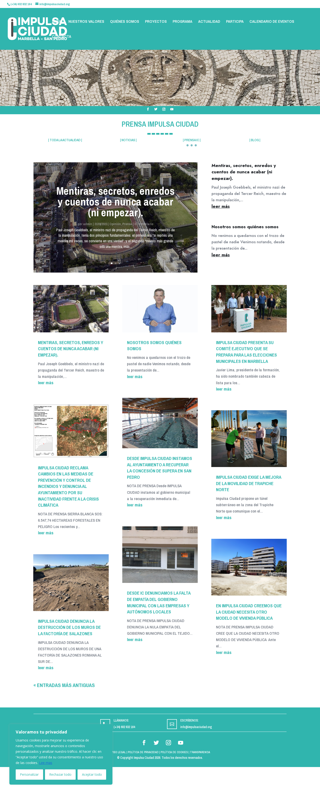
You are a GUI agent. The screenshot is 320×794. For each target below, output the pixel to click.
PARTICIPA (235, 22)
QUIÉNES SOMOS (124, 22)
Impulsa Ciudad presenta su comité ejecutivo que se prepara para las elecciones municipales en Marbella (246, 351)
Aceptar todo (92, 774)
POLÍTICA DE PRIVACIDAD (143, 752)
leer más (221, 206)
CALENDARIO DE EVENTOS (271, 22)
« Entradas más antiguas (64, 685)
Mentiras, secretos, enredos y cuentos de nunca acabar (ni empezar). (115, 201)
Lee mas (45, 762)
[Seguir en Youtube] (172, 109)
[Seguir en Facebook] (148, 109)
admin (87, 224)
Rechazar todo (60, 774)
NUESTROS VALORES (86, 22)
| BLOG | (254, 139)
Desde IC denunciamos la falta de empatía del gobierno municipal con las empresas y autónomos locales (158, 602)
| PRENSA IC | (192, 139)
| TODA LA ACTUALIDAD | (65, 139)
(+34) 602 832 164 (124, 727)
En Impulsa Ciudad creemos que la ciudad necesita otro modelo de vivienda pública (249, 612)
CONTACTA (61, 37)
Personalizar (29, 774)
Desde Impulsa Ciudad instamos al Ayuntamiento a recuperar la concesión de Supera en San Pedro (159, 467)
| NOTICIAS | (128, 139)
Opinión (115, 224)
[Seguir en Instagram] (164, 109)
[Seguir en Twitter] (156, 109)
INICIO (57, 22)
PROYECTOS (156, 22)
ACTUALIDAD (209, 22)
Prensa (127, 224)
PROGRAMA (182, 22)
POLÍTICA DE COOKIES (174, 752)
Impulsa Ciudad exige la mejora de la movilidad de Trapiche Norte (248, 483)
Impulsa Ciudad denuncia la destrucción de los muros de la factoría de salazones (69, 627)
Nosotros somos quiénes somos (245, 227)
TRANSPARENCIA (200, 752)
